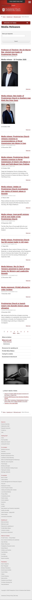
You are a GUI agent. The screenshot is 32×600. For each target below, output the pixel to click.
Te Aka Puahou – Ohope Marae (8, 537)
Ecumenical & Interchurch (9, 356)
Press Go (3, 483)
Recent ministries (5, 558)
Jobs (2, 432)
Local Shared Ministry (6, 491)
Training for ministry (5, 470)
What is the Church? (5, 441)
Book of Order (4, 477)
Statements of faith (5, 426)
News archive (4, 578)
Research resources (5, 428)
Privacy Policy (10, 595)
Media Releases (7, 341)
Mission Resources (5, 544)
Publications (4, 561)
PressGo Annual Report (6, 580)
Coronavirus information (6, 516)
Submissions (6, 343)
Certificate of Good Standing (7, 457)
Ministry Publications (5, 568)
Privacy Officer (4, 494)
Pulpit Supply (4, 463)
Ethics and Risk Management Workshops (10, 459)
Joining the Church (5, 444)
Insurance (3, 502)
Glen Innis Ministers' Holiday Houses (9, 468)
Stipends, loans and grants (7, 461)
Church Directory (5, 576)
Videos (2, 574)
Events (2, 504)
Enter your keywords (7, 33)
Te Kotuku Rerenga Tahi (6, 582)
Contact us (3, 430)
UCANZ (3, 506)
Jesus (2, 437)
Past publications (5, 584)
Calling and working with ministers (8, 489)
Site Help (16, 595)
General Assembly (5, 424)
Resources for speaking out (10, 348)
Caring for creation (7, 354)
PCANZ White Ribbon (8, 351)
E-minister (3, 554)
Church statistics (5, 500)
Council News (4, 572)
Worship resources (5, 449)
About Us (3, 422)
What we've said (17, 16)
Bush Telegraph (4, 565)
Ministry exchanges (5, 465)
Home (4, 16)
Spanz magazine (5, 563)
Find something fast (16, 1)
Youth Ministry (4, 552)
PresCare (3, 451)
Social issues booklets (6, 570)
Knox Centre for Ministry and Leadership (10, 539)
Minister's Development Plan (7, 455)
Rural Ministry (4, 556)
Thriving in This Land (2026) (11, 403)
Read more (28, 89)
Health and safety (5, 510)
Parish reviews (4, 498)
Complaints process (5, 496)
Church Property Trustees (7, 487)
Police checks (4, 514)
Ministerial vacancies (6, 453)
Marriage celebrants (5, 472)
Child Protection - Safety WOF (7, 512)
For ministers (4, 447)
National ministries (5, 535)
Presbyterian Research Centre (8, 546)
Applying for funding (5, 485)
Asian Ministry (4, 542)
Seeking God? (4, 435)
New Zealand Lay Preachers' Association (10, 508)
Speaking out (9, 16)
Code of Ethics (4, 479)
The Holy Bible (4, 439)
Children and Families (6, 550)
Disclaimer (3, 595)
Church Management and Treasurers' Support (11, 481)
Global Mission (4, 548)
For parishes (4, 475)
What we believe (6, 337)
